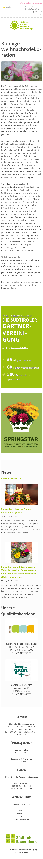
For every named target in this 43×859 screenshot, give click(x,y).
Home (21, 810)
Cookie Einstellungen (21, 819)
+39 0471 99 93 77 (34, 6)
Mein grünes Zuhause (21, 804)
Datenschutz (21, 813)
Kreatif (25, 852)
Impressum (21, 816)
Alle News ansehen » (11, 478)
